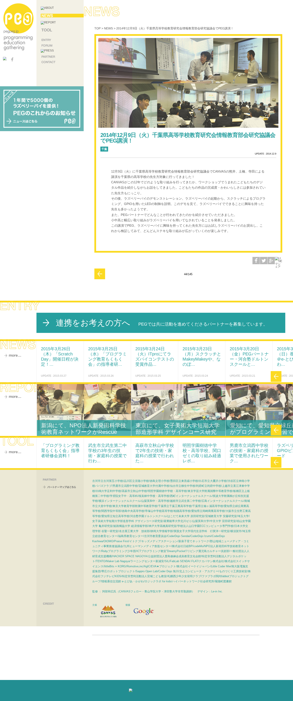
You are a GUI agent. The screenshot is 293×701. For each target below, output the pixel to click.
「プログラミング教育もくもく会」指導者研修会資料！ (60, 450)
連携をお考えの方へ (161, 322)
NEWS (108, 28)
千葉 (104, 149)
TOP (97, 28)
